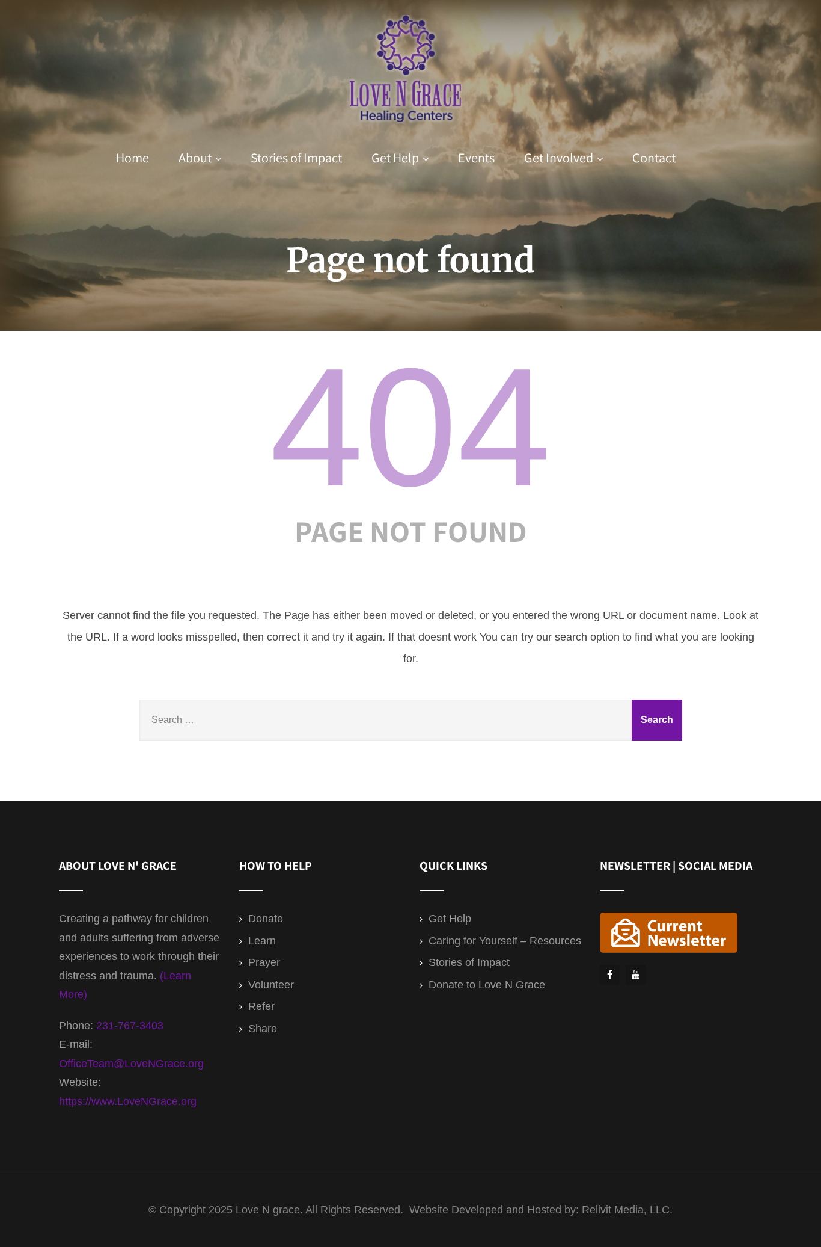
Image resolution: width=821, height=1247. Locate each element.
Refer (261, 1006)
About (195, 157)
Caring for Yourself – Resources (505, 941)
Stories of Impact (296, 157)
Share (262, 1029)
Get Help (395, 157)
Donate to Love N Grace (487, 985)
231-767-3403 (129, 1026)
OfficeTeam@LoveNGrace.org (131, 1064)
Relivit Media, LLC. (627, 1210)
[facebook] (610, 975)
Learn (262, 941)
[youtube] (636, 975)
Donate (265, 919)
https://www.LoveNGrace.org (128, 1101)
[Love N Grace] (406, 129)
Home (132, 157)
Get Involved (558, 157)
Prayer (264, 962)
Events (476, 157)
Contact (654, 157)
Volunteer (271, 985)
